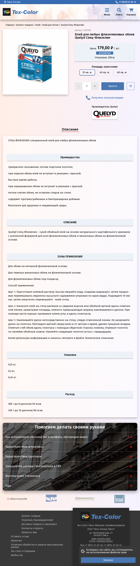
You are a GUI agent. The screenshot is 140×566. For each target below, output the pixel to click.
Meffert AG (17, 555)
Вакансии (16, 540)
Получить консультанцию (107, 97)
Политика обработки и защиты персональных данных (37, 546)
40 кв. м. (105, 72)
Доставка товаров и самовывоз (39, 524)
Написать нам (29, 532)
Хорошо (108, 560)
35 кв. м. (87, 72)
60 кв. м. (122, 72)
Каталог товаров (31, 516)
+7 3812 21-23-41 (113, 545)
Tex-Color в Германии (23, 551)
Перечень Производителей (37, 520)
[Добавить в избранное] (131, 86)
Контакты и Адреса (32, 528)
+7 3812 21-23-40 (94, 545)
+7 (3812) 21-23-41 (127, 2)
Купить (112, 86)
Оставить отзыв (20, 536)
